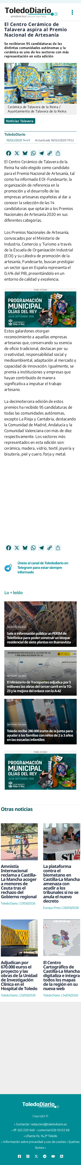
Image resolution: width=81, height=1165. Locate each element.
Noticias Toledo (16, 627)
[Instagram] (28, 1156)
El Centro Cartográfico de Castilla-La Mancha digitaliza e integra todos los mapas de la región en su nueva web (61, 975)
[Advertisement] (40, 503)
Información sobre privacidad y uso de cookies (34, 1142)
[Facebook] (19, 1156)
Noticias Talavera (19, 121)
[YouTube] (53, 1156)
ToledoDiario (14, 134)
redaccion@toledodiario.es (49, 1124)
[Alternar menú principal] (72, 12)
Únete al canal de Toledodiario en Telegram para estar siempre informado (42, 567)
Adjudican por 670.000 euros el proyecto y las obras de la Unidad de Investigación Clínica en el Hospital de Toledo (19, 975)
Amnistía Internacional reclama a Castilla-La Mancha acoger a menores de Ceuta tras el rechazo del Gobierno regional (19, 881)
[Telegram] (44, 1156)
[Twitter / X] (36, 1156)
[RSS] (61, 1156)
